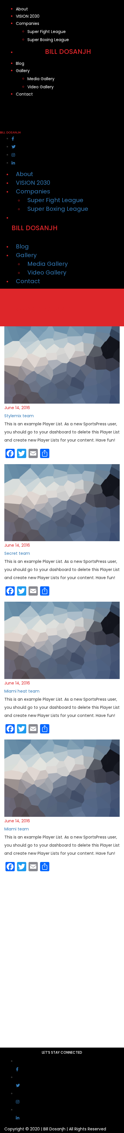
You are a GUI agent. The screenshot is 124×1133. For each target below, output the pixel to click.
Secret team (17, 553)
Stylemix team (19, 416)
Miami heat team (22, 691)
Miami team (16, 829)
